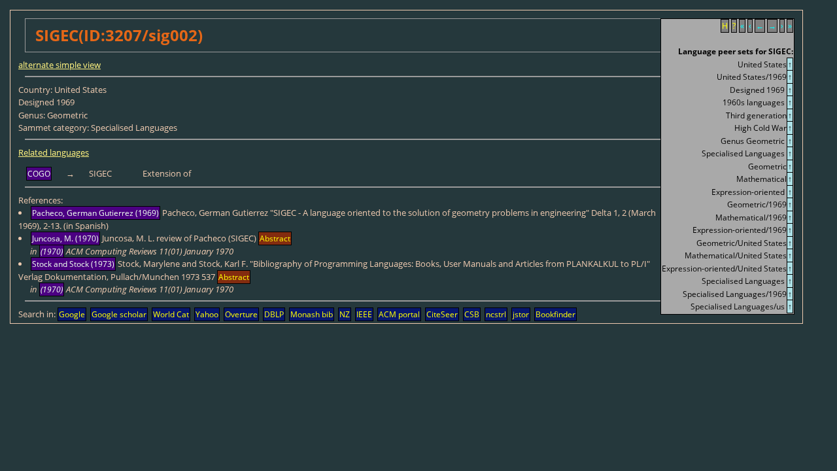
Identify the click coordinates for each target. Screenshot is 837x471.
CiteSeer (442, 314)
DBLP (274, 314)
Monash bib (311, 314)
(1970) (52, 251)
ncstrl (496, 314)
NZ (344, 314)
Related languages (53, 152)
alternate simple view (59, 65)
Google (72, 314)
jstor (521, 314)
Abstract (275, 238)
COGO (38, 173)
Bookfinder (555, 314)
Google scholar (119, 314)
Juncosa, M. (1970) (65, 238)
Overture (241, 314)
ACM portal (399, 314)
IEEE (364, 314)
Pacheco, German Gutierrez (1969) (95, 212)
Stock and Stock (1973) (73, 264)
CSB (471, 314)
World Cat (171, 314)
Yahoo (207, 314)
